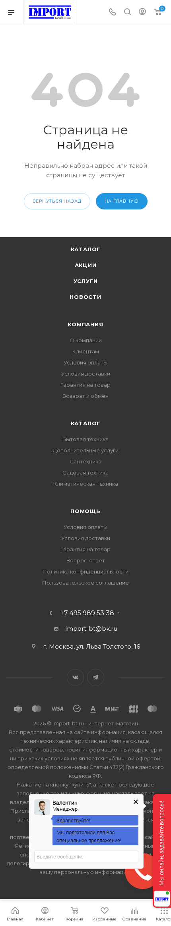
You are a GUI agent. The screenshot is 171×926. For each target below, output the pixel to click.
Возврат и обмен (85, 396)
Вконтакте (75, 677)
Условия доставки (85, 373)
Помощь (85, 511)
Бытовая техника (85, 439)
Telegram (95, 677)
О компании (86, 340)
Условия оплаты (85, 362)
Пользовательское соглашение (85, 582)
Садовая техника (85, 472)
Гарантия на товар (85, 385)
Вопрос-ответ (85, 560)
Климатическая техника (85, 483)
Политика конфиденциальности (85, 571)
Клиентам (85, 351)
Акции (86, 265)
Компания (85, 324)
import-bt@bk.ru (91, 628)
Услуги (86, 281)
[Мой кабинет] (142, 12)
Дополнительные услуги (86, 450)
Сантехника (85, 461)
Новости (85, 297)
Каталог (86, 249)
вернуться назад (57, 201)
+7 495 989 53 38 (87, 613)
